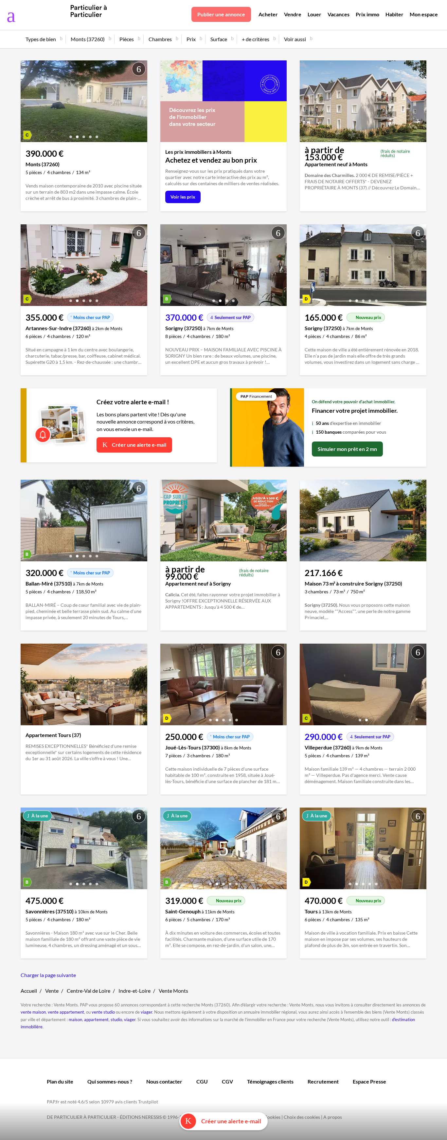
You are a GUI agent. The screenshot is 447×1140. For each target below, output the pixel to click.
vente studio (103, 1012)
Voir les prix (182, 197)
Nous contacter (164, 1081)
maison (75, 1019)
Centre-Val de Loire (88, 990)
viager (146, 1012)
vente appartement (66, 1012)
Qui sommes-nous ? (109, 1081)
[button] (70, 134)
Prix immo (367, 14)
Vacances (338, 14)
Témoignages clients (270, 1081)
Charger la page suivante (48, 975)
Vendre (292, 14)
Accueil (29, 990)
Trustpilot (148, 1101)
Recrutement (323, 1081)
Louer (314, 14)
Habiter (394, 14)
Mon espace (424, 14)
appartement (96, 1019)
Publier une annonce (221, 14)
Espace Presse (369, 1081)
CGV (227, 1081)
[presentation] (27, 102)
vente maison (33, 1012)
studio (116, 1019)
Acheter (268, 14)
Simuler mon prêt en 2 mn (347, 449)
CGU (202, 1081)
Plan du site (60, 1081)
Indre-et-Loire (134, 990)
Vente (52, 990)
